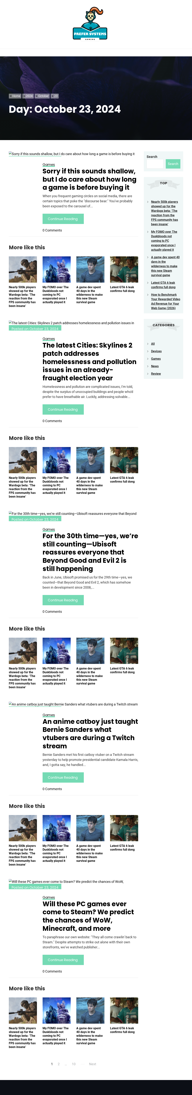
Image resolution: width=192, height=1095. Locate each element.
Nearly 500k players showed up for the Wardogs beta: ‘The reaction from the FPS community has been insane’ (22, 296)
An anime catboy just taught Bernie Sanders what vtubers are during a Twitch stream (90, 734)
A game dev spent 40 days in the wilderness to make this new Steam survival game (89, 294)
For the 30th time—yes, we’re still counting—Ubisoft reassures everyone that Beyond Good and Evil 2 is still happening (90, 552)
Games (156, 359)
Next (92, 1064)
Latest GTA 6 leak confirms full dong (122, 289)
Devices (156, 351)
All (153, 344)
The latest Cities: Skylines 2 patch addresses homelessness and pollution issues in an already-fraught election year (89, 362)
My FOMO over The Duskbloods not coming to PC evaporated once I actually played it (56, 294)
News (155, 366)
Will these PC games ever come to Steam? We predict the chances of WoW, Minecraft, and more (88, 916)
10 (74, 1064)
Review (156, 373)
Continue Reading (63, 218)
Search (152, 157)
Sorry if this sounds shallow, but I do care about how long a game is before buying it (89, 179)
